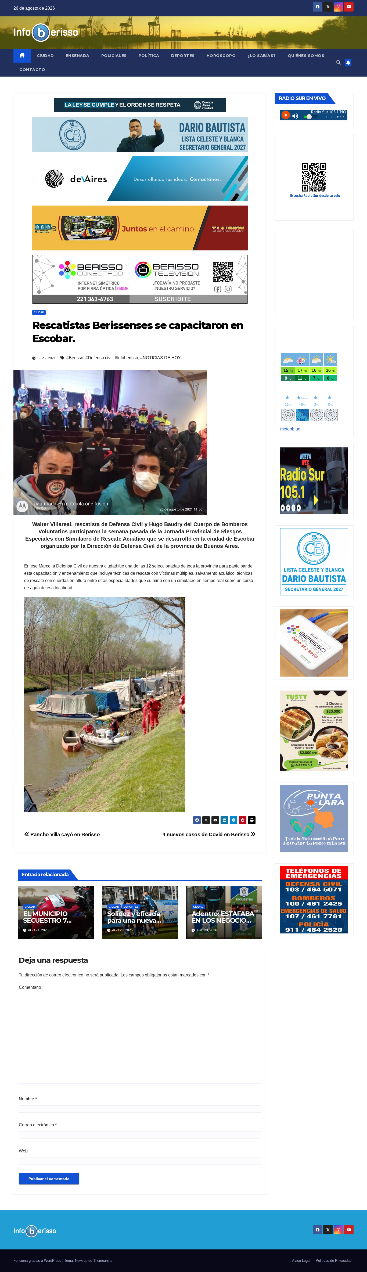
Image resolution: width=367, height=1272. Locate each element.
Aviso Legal (301, 1261)
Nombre (28, 1099)
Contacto (32, 69)
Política (149, 55)
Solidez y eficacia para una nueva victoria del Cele (133, 920)
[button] (338, 62)
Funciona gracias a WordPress (37, 1261)
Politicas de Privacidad (333, 1261)
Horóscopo (221, 55)
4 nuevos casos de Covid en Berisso (207, 834)
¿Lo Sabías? (261, 55)
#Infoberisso (126, 357)
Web (23, 1151)
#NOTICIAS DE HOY (160, 357)
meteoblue (290, 429)
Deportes (183, 55)
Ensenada (77, 55)
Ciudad (45, 55)
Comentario (31, 987)
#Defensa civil (99, 357)
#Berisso (74, 357)
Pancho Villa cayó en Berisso (64, 834)
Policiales (114, 55)
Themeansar (103, 1261)
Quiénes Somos (306, 55)
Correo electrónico (38, 1125)
